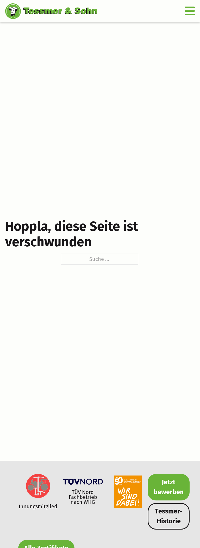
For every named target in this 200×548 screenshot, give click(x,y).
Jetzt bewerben (169, 487)
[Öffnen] (190, 11)
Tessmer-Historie (168, 516)
